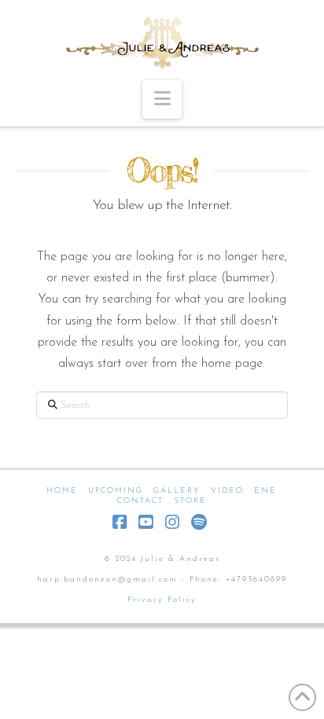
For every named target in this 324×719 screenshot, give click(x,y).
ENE (265, 490)
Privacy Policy (162, 600)
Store (190, 501)
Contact (140, 501)
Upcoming (115, 490)
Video (227, 490)
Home (62, 490)
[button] (162, 99)
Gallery (177, 490)
